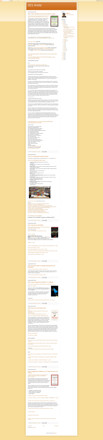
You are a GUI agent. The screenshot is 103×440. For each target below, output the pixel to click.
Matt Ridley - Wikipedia (31, 234)
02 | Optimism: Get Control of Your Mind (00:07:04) (36, 204)
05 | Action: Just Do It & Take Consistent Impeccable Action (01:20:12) (39, 207)
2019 (63, 57)
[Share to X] (44, 151)
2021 (63, 54)
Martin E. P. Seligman (32, 285)
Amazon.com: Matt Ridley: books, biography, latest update (37, 230)
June (64, 44)
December (65, 24)
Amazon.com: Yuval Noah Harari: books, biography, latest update (38, 315)
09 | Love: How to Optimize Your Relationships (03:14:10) (37, 211)
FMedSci (36, 237)
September (65, 40)
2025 (63, 22)
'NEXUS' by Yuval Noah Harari (32, 333)
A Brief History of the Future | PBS (33, 415)
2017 (63, 59)
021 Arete (35, 5)
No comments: (39, 151)
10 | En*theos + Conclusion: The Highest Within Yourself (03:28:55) (38, 212)
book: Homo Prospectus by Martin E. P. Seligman (40, 282)
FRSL (33, 237)
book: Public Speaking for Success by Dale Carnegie (41, 14)
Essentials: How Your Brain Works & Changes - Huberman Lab (38, 269)
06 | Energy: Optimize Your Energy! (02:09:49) (35, 208)
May (64, 45)
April (64, 46)
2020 (63, 55)
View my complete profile (70, 14)
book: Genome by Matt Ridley (35, 225)
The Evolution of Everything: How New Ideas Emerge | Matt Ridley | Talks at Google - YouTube (42, 250)
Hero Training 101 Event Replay (35, 215)
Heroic (48, 158)
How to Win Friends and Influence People (39, 47)
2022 (63, 53)
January (64, 50)
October (64, 39)
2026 (63, 21)
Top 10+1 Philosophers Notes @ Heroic (38, 156)
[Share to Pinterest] (46, 151)
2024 (63, 23)
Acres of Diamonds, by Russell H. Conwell (34, 146)
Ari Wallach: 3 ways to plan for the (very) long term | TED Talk (37, 395)
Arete (55, 158)
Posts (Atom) (34, 427)
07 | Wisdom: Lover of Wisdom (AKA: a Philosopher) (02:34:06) (38, 209)
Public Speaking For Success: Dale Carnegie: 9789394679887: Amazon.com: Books (41, 38)
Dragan (69, 13)
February (64, 49)
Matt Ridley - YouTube (31, 242)
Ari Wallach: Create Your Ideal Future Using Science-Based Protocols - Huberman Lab (41, 400)
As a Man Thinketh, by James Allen (33, 148)
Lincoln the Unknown (37, 50)
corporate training (42, 44)
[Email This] (42, 151)
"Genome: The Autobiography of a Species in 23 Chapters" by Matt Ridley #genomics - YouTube (43, 245)
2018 (63, 58)
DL (31, 237)
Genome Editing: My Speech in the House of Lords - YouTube (37, 249)
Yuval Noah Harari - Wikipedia (32, 335)
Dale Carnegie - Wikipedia (32, 41)
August (64, 41)
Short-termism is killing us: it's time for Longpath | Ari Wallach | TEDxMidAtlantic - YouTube (43, 397)
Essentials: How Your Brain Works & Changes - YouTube (37, 274)
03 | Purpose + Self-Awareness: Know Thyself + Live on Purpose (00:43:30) (39, 205)
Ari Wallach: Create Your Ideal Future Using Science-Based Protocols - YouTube (40, 408)
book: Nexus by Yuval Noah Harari (37, 308)
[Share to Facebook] (45, 151)
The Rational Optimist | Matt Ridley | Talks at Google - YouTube (38, 252)
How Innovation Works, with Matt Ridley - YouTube (36, 254)
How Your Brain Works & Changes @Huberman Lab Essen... (68, 32)
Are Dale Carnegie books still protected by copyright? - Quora (37, 64)
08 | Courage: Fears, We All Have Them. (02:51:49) (36, 210)
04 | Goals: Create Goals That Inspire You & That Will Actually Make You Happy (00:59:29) (42, 206)
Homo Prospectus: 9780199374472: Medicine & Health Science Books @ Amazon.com (41, 284)
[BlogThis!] (43, 151)
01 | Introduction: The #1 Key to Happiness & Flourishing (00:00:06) (38, 203)
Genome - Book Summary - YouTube (33, 247)
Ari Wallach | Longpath (31, 411)
